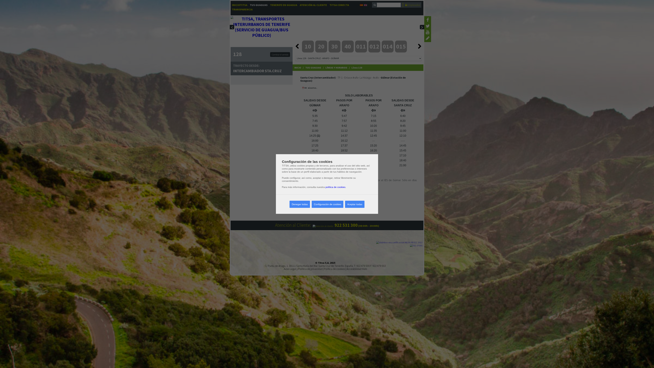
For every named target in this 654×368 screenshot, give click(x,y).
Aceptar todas (354, 204)
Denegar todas (300, 204)
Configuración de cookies (327, 204)
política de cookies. (335, 187)
